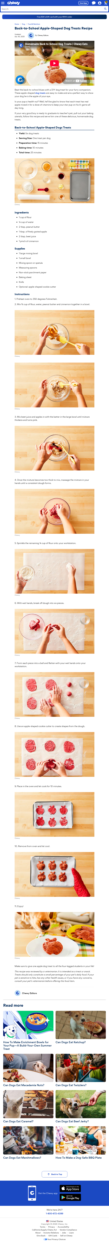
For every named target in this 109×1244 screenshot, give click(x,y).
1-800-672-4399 (54, 1213)
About (38, 1233)
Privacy (51, 1227)
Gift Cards (52, 1235)
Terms (42, 1227)
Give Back (41, 1235)
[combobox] (54, 9)
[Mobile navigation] (3, 3)
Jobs (64, 1233)
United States (56, 1221)
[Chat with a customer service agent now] (93, 3)
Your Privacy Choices (56, 1239)
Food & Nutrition (34, 24)
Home (17, 24)
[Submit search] (105, 8)
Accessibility (63, 1227)
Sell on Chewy (66, 1235)
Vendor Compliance (68, 1230)
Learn (71, 1233)
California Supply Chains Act (44, 1230)
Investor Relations (51, 1233)
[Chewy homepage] (13, 3)
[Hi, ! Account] (101, 3)
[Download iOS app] (70, 1189)
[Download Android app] (70, 1198)
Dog (23, 24)
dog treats (40, 93)
